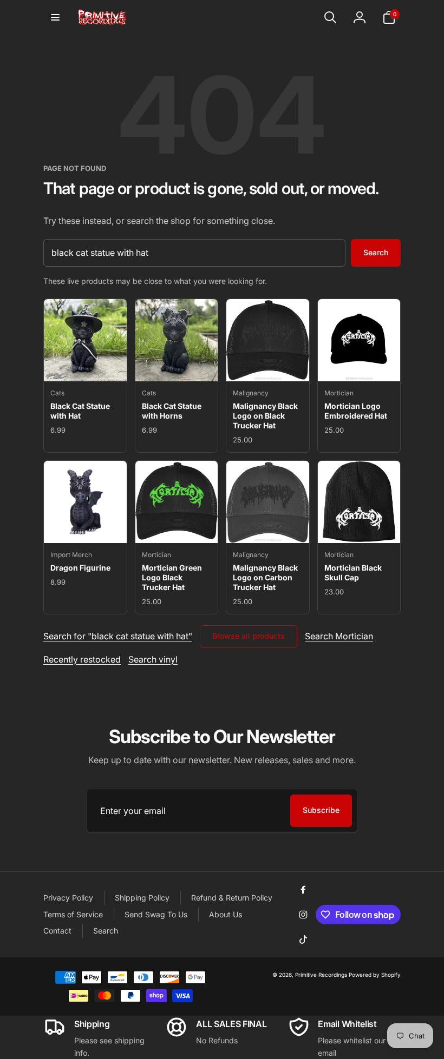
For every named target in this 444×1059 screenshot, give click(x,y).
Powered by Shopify (375, 974)
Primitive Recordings (321, 974)
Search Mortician (339, 636)
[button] (55, 17)
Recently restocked (82, 659)
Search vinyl (153, 659)
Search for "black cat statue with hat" (117, 636)
